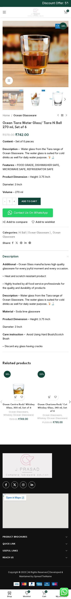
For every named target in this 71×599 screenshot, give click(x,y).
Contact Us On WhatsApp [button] (31, 212)
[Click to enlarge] (9, 81)
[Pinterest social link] (21, 243)
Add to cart (29, 201)
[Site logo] (35, 12)
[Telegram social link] (30, 243)
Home (6, 115)
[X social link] (16, 243)
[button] (6, 54)
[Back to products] (62, 115)
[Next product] (66, 115)
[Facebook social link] (12, 243)
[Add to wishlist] (22, 397)
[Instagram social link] (23, 484)
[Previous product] (58, 115)
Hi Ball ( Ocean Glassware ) (34, 232)
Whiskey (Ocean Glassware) (18, 415)
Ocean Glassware (25, 115)
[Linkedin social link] (25, 243)
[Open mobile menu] (4, 12)
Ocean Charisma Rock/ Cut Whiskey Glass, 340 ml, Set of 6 (52, 408)
